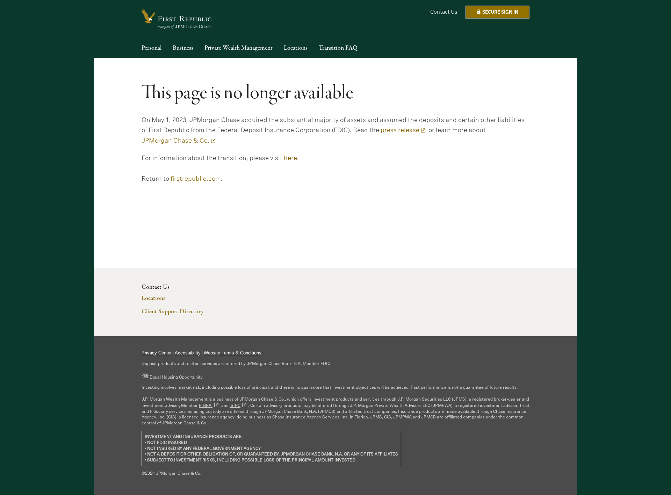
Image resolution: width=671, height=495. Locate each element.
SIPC (235, 405)
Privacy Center (157, 353)
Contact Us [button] (443, 11)
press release (400, 130)
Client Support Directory (172, 311)
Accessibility (188, 353)
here (290, 158)
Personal (151, 48)
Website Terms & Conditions (232, 353)
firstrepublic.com (196, 178)
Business (183, 48)
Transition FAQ (338, 48)
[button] (497, 12)
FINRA (205, 405)
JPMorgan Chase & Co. (175, 140)
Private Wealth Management (238, 48)
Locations (296, 48)
